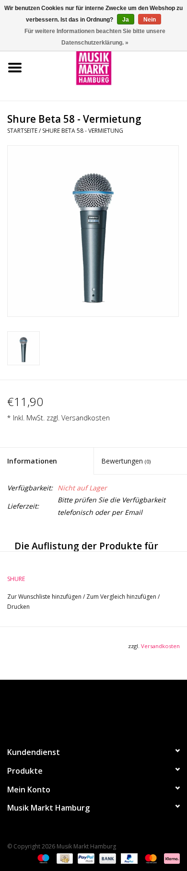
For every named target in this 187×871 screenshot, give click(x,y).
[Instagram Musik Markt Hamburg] (102, 709)
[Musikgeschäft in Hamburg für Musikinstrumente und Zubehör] (108, 66)
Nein (149, 19)
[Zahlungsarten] (42, 858)
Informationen (32, 460)
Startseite (22, 131)
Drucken (18, 607)
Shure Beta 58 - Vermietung (82, 131)
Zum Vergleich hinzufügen (122, 596)
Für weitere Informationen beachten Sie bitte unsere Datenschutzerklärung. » (94, 37)
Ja (125, 19)
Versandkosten (85, 417)
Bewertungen (126, 460)
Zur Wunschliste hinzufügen (45, 596)
